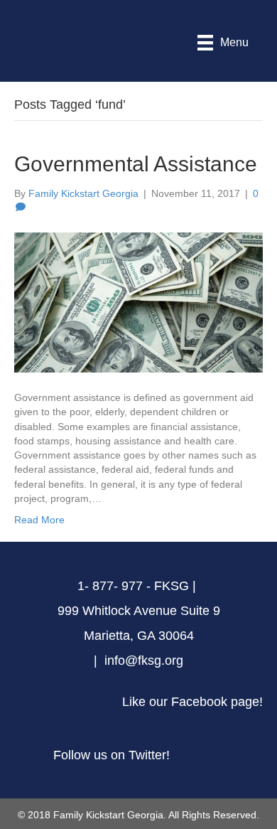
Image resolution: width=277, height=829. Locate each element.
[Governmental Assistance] (138, 301)
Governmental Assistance (135, 164)
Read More (39, 519)
